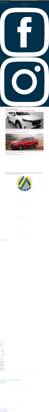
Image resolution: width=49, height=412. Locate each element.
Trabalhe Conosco (36, 107)
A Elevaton (7, 107)
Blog (41, 107)
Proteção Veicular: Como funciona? (14, 154)
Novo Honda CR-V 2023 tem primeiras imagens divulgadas (20, 110)
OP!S (5, 409)
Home (2, 107)
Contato (46, 107)
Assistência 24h (20, 107)
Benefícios (13, 107)
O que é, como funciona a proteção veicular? (17, 132)
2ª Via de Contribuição (27, 107)
